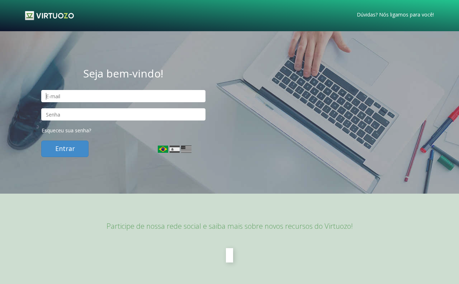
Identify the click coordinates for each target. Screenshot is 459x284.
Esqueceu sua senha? (66, 130)
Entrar (65, 148)
